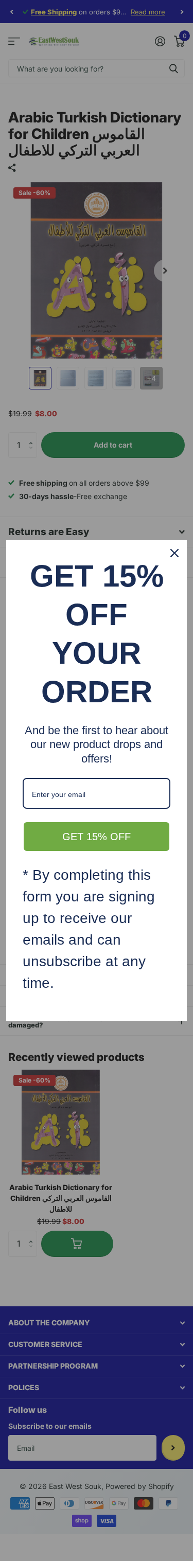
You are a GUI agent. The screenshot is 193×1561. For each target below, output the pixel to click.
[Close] (174, 553)
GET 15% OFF (96, 836)
